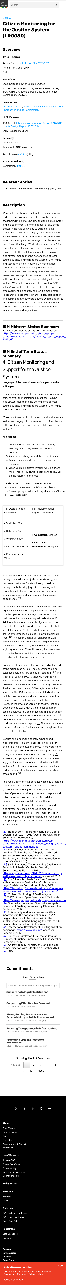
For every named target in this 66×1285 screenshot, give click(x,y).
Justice (27, 106)
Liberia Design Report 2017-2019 (21, 126)
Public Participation (28, 110)
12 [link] (31, 1070)
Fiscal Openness (27, 1006)
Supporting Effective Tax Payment (28, 1003)
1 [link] (26, 1064)
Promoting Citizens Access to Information (25, 1041)
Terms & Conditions (13, 1279)
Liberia (7, 18)
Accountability (9, 1168)
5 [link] (56, 1064)
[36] (5, 927)
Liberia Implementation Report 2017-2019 (39, 123)
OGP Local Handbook (13, 1217)
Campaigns (8, 1140)
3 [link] (41, 1064)
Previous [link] (15, 1064)
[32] (5, 879)
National (7, 1196)
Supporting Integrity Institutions (27, 992)
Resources (9, 1229)
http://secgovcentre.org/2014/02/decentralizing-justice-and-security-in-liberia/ (32, 875)
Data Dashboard (11, 1234)
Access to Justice (12, 106)
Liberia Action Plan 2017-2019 (33, 63)
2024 (16, 995)
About (6, 1123)
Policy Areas (10, 1183)
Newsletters (9, 1253)
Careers (7, 1249)
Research (7, 1238)
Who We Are (9, 1128)
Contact (7, 1256)
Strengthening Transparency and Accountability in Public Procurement (30, 1016)
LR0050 (10, 1006)
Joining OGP (9, 1160)
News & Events (10, 1132)
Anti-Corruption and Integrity (33, 995)
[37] (5, 935)
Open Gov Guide (11, 1221)
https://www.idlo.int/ (29, 929)
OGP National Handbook (15, 1213)
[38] (5, 944)
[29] (5, 831)
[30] (5, 849)
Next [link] (41, 1070)
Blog (5, 1136)
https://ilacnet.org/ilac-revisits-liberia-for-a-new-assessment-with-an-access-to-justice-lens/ (33, 890)
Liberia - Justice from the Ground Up (35, 188)
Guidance (8, 1208)
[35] (5, 912)
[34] (5, 903)
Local (5, 1200)
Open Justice (40, 106)
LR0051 (9, 1021)
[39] (5, 950)
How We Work (11, 1155)
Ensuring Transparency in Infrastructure (31, 1028)
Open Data (8, 1260)
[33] (5, 894)
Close (60, 1266)
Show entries (33, 977)
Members (8, 1191)
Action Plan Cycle (11, 1164)
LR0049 (9, 995)
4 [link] (48, 1064)
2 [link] (33, 1064)
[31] (5, 864)
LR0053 (10, 1046)
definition (22, 154)
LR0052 (10, 1032)
